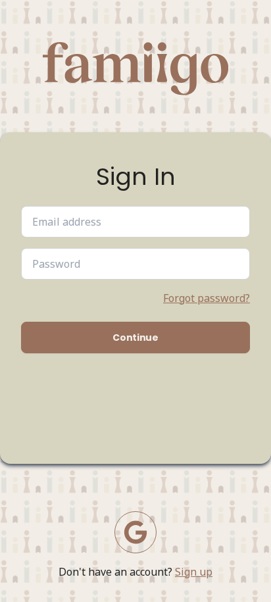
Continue (135, 337)
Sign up (193, 571)
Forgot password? (206, 298)
